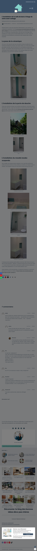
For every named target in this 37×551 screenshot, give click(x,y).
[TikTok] (12, 542)
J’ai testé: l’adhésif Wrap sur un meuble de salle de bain (30, 455)
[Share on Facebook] (1, 273)
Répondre (33, 313)
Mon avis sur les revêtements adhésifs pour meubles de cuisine (7, 505)
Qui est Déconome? (18, 442)
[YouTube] (9, 542)
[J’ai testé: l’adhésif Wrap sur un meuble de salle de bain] (21, 454)
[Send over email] (1, 278)
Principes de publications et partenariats (11, 524)
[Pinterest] (7, 542)
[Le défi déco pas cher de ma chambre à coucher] (4, 454)
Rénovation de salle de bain (28, 23)
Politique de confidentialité (7, 523)
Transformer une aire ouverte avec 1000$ (29, 461)
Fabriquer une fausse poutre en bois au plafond (18, 492)
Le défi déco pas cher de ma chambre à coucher (13, 455)
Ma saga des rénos (20, 23)
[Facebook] (2, 542)
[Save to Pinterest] (1, 275)
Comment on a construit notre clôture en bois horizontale (18, 505)
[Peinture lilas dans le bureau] (4, 460)
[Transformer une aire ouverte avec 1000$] (21, 460)
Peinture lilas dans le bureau (13, 460)
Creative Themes (19, 549)
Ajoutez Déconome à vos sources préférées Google (12, 446)
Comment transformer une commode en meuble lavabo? (30, 505)
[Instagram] (5, 542)
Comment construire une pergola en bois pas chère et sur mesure (29, 477)
